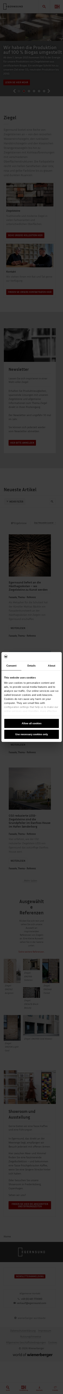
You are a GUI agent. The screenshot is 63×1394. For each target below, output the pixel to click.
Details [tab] (31, 665)
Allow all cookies (31, 723)
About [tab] (51, 665)
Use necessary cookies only (31, 734)
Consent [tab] (11, 665)
